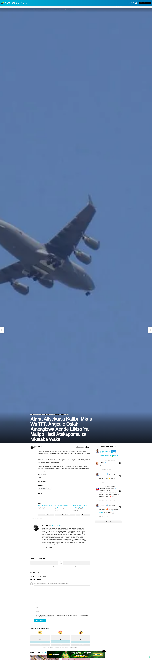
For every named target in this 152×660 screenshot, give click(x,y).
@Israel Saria (103, 474)
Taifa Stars (35, 519)
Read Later (47, 514)
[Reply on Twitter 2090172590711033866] (100, 482)
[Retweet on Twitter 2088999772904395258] (103, 517)
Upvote (44, 563)
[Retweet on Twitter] (103, 460)
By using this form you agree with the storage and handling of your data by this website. (62, 615)
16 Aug (108, 490)
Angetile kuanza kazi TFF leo (45, 505)
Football (44, 653)
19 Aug (114, 463)
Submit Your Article (145, 3)
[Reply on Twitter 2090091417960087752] (100, 469)
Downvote (76, 563)
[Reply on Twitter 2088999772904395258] (100, 517)
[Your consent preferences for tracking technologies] (149, 657)
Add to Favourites (65, 514)
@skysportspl (102, 490)
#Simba (101, 512)
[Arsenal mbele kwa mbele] (2, 330)
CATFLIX (102, 463)
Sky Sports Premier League (107, 488)
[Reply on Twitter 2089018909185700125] (100, 500)
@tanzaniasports (113, 474)
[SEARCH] (132, 3)
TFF (41, 519)
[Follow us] (129, 3)
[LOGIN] (136, 3)
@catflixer (109, 463)
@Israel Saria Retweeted (109, 460)
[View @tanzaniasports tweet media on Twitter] (101, 465)
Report (83, 514)
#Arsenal (114, 510)
